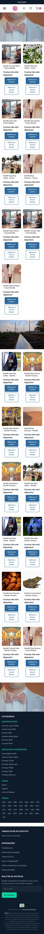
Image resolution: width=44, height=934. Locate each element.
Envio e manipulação (10, 861)
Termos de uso (7, 857)
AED (31, 813)
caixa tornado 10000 (10, 757)
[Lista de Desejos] (30, 8)
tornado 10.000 (8, 761)
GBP (15, 802)
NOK (10, 806)
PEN (9, 810)
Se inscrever (9, 895)
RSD (37, 810)
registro (5, 788)
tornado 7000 (7, 771)
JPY (3, 817)
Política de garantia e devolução (14, 865)
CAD (20, 802)
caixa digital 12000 (9, 754)
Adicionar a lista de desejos (11, 90)
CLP (15, 810)
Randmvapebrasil (29, 910)
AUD (26, 802)
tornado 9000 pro (9, 775)
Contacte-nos (7, 848)
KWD (37, 813)
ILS (26, 813)
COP (37, 806)
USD (4, 802)
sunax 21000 (7, 733)
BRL (26, 806)
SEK (15, 806)
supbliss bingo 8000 (10, 736)
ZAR (37, 802)
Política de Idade (8, 870)
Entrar (4, 785)
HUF (9, 813)
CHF (21, 806)
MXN (21, 810)
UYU (4, 810)
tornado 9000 (7, 743)
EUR (9, 802)
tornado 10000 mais (9, 764)
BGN (21, 813)
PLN (26, 810)
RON (15, 813)
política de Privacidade (11, 852)
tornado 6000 (7, 740)
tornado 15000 (7, 768)
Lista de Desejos (8, 792)
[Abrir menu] (4, 8)
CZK (32, 810)
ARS (31, 806)
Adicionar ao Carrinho (11, 81)
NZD (32, 802)
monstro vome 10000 (10, 726)
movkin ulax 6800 (9, 729)
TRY (3, 813)
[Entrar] (24, 8)
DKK (4, 806)
